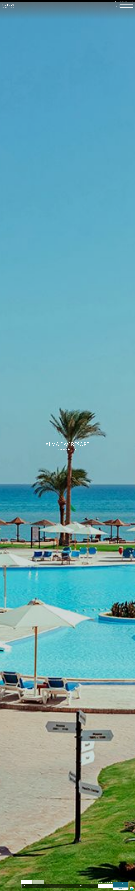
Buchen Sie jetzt (126, 6)
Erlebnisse (67, 6)
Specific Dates (27, 882)
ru (116, 5)
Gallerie (95, 6)
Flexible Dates (38, 882)
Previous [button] (3, 445)
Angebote (78, 6)
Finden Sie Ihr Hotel (53, 6)
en (116, 3)
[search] (67, 886)
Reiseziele (29, 6)
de (115, 1)
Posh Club (106, 6)
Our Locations (123, 1)
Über (87, 6)
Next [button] (131, 445)
